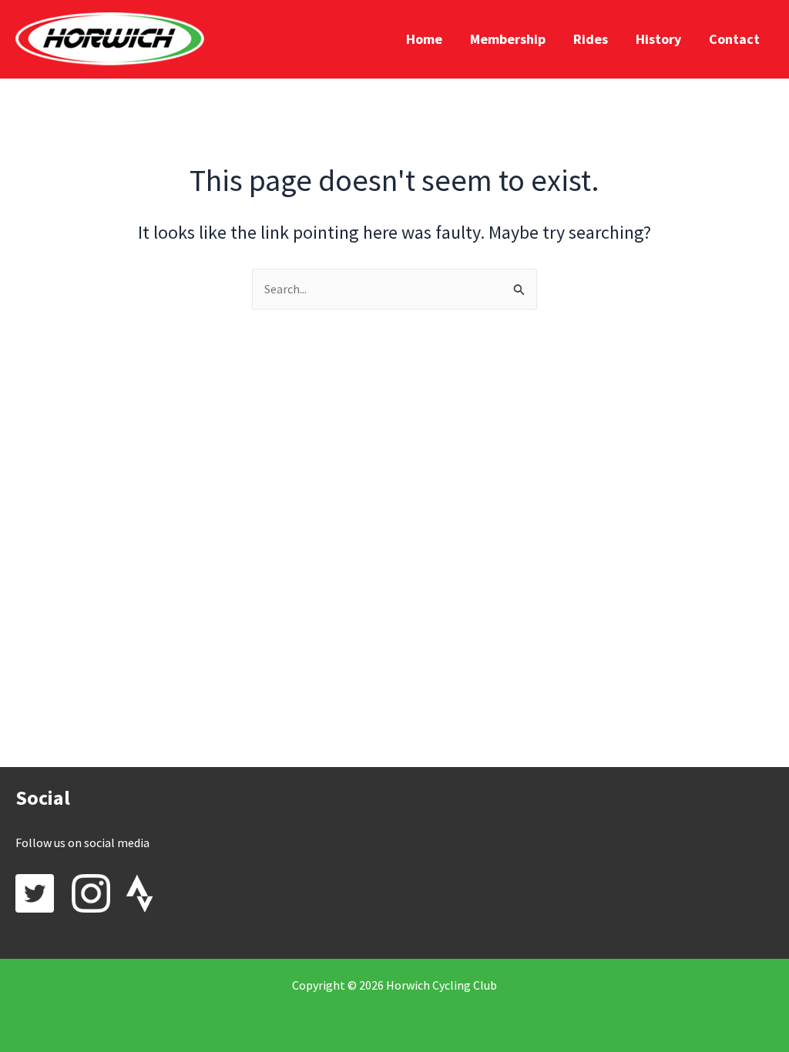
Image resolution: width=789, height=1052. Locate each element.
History (658, 39)
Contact (734, 39)
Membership (508, 39)
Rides (590, 39)
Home (424, 39)
